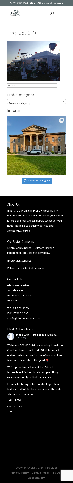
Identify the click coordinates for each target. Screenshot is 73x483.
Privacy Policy (19, 472)
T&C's (56, 472)
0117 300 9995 (18, 313)
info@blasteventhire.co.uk (25, 318)
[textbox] (36, 103)
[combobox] (36, 101)
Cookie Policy (40, 472)
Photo (17, 400)
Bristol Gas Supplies (19, 260)
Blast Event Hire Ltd (28, 334)
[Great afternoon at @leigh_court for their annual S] (36, 145)
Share (13, 411)
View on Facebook (16, 406)
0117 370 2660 (20, 3)
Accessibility (36, 477)
